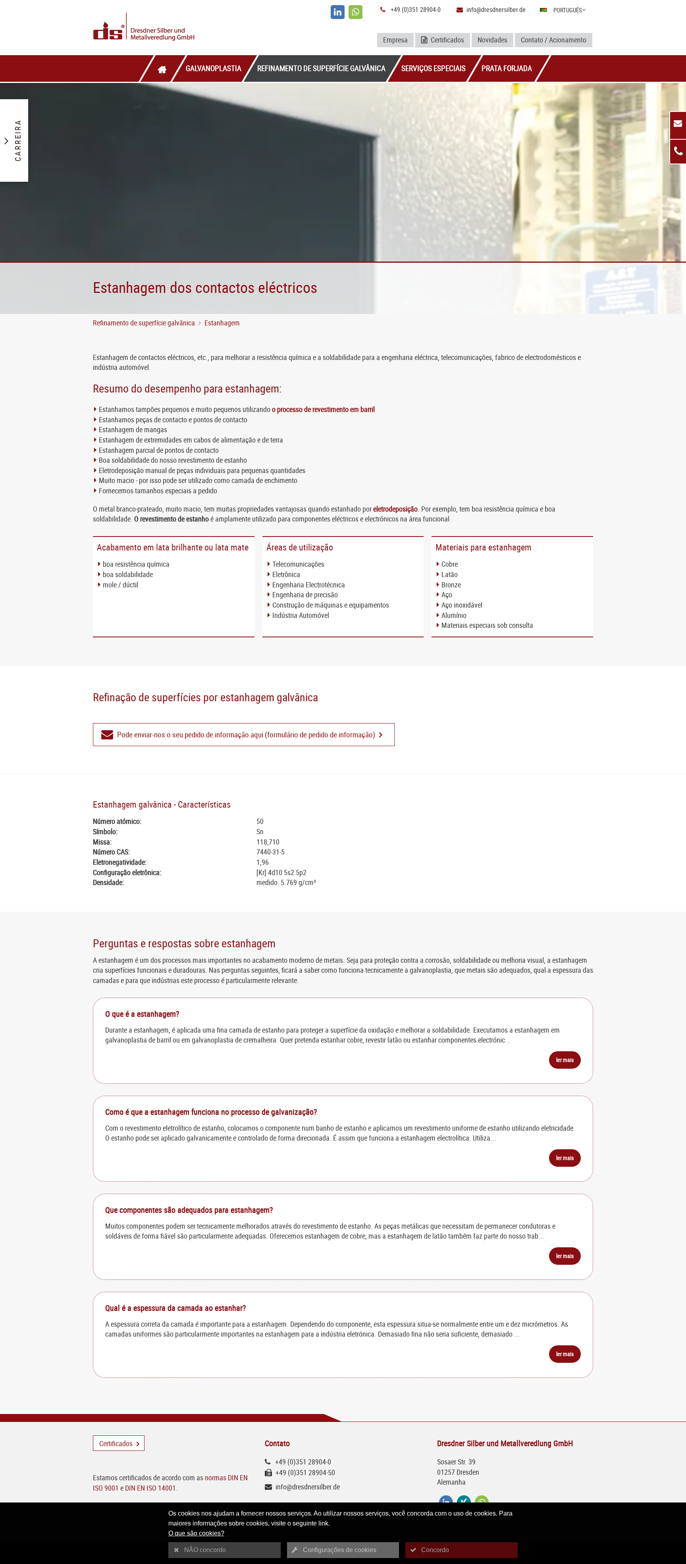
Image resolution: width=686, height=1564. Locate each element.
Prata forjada (507, 68)
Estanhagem (222, 322)
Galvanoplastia (213, 68)
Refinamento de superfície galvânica (321, 68)
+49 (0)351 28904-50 (305, 1472)
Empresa (395, 39)
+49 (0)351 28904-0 (416, 9)
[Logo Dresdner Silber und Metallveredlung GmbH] (175, 27)
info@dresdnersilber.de (496, 9)
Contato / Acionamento (553, 39)
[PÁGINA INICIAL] (162, 68)
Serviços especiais (433, 68)
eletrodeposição (395, 509)
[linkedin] (338, 12)
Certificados (446, 39)
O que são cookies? (196, 1533)
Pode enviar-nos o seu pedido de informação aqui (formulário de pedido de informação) (246, 734)
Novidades (492, 39)
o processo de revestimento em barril (323, 409)
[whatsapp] (355, 12)
